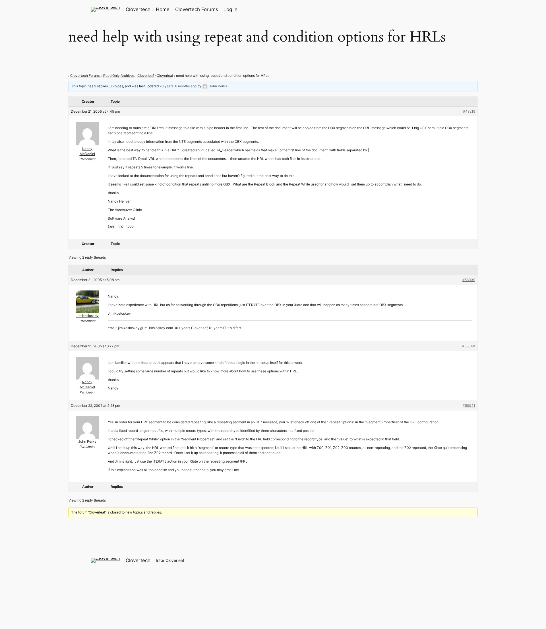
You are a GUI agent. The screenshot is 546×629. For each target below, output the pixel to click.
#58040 (468, 346)
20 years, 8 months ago (178, 86)
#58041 (469, 405)
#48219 (469, 111)
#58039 (468, 280)
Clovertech (138, 9)
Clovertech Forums (85, 75)
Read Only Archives (119, 75)
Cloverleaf (145, 75)
